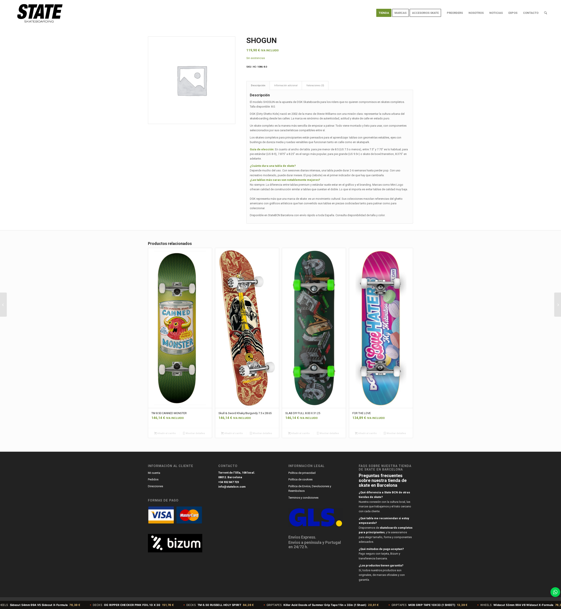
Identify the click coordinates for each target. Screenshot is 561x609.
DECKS (97, 605)
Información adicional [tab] (286, 85)
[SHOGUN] (557, 305)
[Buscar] (545, 13)
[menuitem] (383, 13)
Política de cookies (300, 479)
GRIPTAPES (287, 605)
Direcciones (155, 486)
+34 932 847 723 (228, 482)
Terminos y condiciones (303, 497)
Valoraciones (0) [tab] (315, 85)
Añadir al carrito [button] (166, 433)
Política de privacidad (302, 472)
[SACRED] (3, 305)
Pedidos (153, 479)
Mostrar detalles (195, 433)
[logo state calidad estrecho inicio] (39, 13)
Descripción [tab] (258, 85)
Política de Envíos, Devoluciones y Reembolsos (309, 488)
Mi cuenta (154, 472)
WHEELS (487, 605)
